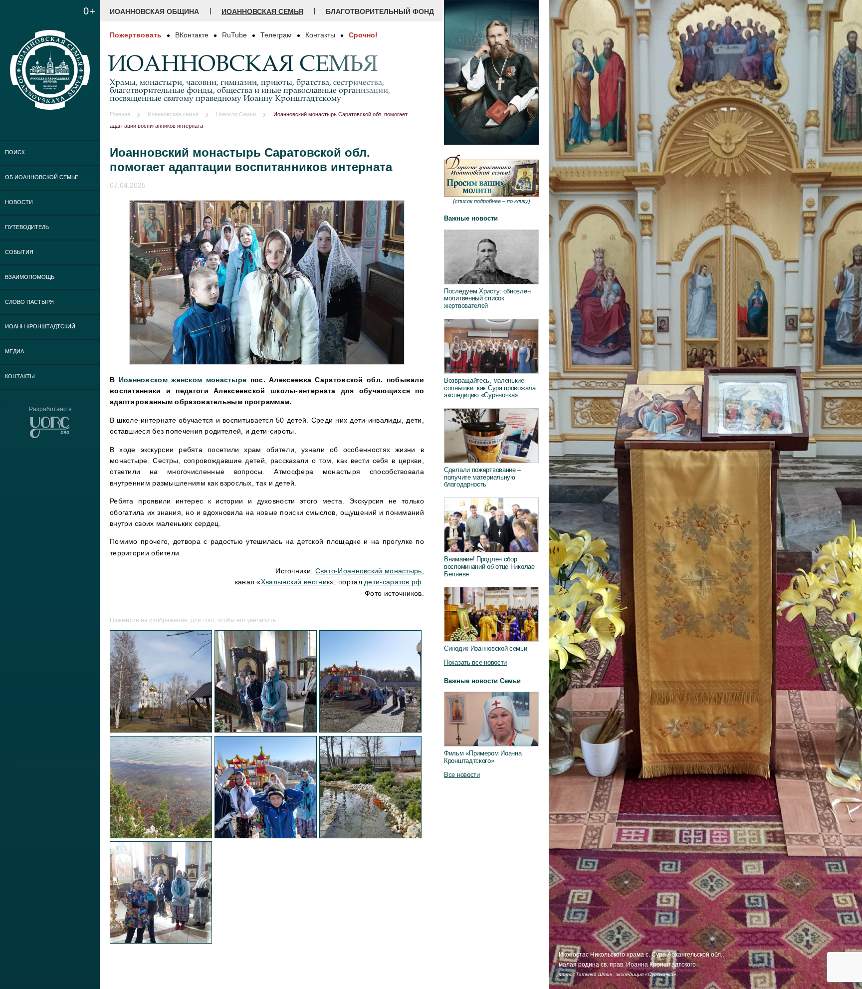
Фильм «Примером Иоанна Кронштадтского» (482, 756)
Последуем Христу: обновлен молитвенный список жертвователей (487, 298)
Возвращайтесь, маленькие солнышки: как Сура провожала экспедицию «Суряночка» (490, 388)
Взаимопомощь (29, 277)
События (19, 252)
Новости (19, 202)
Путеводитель (27, 227)
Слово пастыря (29, 302)
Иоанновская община (154, 11)
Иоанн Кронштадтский (40, 326)
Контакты (20, 376)
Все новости (462, 774)
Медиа (14, 351)
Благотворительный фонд (380, 11)
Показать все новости (475, 662)
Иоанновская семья (262, 11)
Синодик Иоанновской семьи (485, 648)
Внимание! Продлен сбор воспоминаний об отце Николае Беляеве (489, 566)
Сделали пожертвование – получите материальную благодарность (482, 477)
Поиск (14, 152)
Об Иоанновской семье (41, 177)
